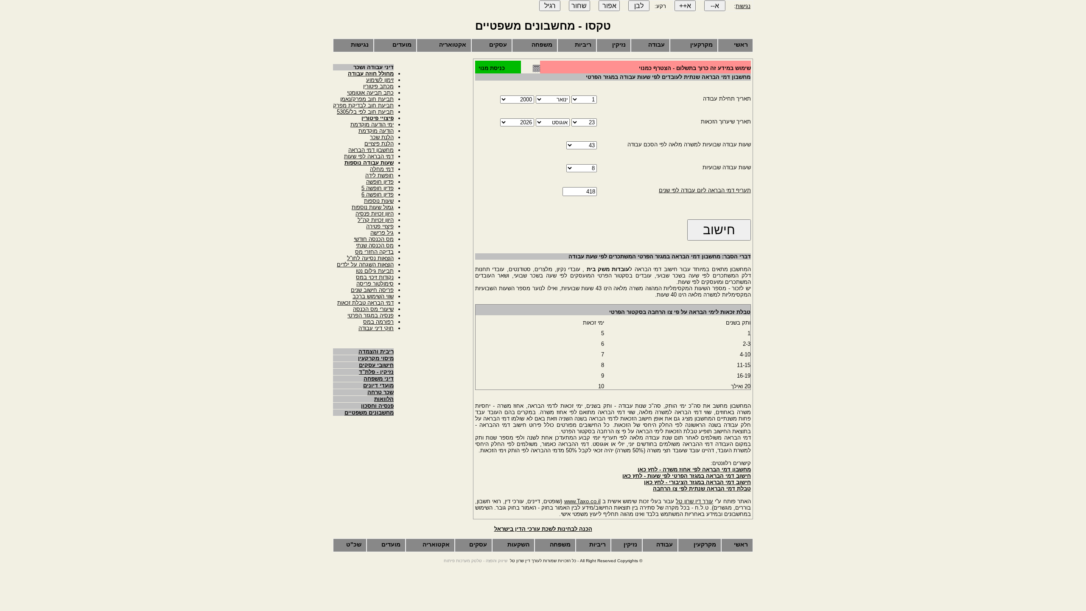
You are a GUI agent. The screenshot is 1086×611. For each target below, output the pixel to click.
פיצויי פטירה (380, 226)
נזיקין (619, 44)
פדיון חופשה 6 (377, 194)
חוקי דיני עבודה (376, 328)
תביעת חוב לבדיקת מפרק (363, 105)
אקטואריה (452, 44)
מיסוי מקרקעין (376, 358)
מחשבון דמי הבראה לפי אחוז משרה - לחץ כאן (694, 469)
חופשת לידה (379, 175)
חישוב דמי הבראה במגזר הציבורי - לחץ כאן (697, 482)
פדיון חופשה (380, 182)
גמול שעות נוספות (373, 207)
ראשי (741, 44)
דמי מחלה (382, 169)
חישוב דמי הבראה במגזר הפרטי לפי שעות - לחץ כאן (686, 476)
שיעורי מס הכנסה (373, 309)
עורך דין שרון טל (694, 501)
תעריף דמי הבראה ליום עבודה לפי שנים (705, 190)
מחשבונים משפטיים (369, 412)
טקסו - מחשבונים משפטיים (543, 26)
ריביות (583, 44)
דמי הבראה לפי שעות (369, 156)
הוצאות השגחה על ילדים (365, 264)
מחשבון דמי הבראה (371, 150)
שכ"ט (353, 544)
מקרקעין (701, 44)
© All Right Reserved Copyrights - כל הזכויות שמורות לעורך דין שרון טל (576, 560)
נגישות (743, 6)
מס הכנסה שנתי (375, 245)
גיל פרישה (382, 233)
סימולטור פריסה (375, 283)
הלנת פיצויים (379, 143)
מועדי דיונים (378, 385)
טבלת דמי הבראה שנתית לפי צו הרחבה (702, 488)
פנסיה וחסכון (377, 406)
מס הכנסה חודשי (374, 239)
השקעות (518, 544)
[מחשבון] (536, 70)
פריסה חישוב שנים (372, 290)
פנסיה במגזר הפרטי (370, 315)
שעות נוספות (379, 201)
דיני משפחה (379, 379)
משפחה (542, 44)
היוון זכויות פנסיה (374, 213)
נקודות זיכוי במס (375, 277)
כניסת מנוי (492, 68)
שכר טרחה (380, 392)
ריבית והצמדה (376, 351)
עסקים (498, 44)
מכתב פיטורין (378, 86)
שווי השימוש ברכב (373, 296)
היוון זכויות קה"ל (376, 220)
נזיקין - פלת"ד (376, 372)
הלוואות (384, 399)
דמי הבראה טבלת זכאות (365, 303)
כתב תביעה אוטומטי (370, 93)
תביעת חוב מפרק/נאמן (367, 99)
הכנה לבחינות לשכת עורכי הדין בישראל (543, 529)
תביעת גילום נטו (375, 271)
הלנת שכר (382, 137)
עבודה (656, 44)
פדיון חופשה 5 (377, 188)
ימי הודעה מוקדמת (372, 124)
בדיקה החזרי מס (374, 252)
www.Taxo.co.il (582, 501)
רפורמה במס (378, 322)
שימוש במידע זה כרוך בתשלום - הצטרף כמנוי (695, 68)
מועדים (401, 44)
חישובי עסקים (376, 365)
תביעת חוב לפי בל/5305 (365, 112)
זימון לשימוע (380, 80)
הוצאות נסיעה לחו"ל (370, 258)
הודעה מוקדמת (376, 131)
